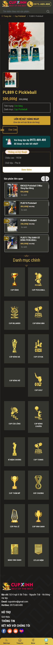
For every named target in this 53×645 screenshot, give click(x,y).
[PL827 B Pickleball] (12, 207)
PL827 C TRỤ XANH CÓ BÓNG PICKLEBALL (30, 238)
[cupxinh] (26, 587)
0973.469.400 (38, 140)
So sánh (24, 195)
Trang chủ (7, 16)
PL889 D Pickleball (28, 220)
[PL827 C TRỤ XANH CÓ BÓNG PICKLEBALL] (12, 242)
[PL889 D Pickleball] (12, 225)
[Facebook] (3, 631)
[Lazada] (21, 631)
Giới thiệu (5, 616)
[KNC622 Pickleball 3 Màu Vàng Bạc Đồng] (12, 190)
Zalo (10, 130)
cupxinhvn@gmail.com (18, 601)
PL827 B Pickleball (28, 203)
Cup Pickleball (20, 16)
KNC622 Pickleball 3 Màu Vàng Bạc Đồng (31, 187)
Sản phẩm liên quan (13, 178)
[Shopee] (9, 631)
